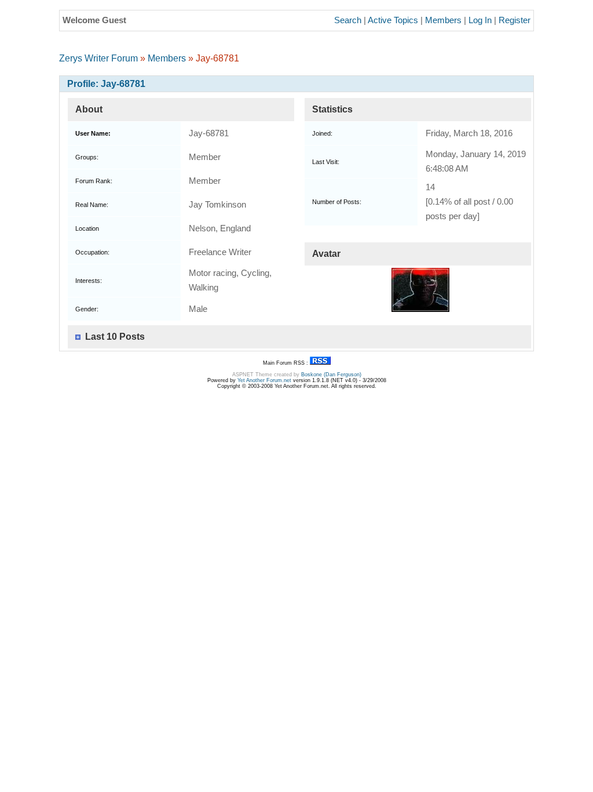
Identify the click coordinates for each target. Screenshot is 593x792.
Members (443, 20)
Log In (480, 20)
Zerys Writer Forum (98, 58)
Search (347, 20)
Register (514, 20)
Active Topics (393, 20)
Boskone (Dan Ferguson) (331, 374)
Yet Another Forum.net (264, 380)
